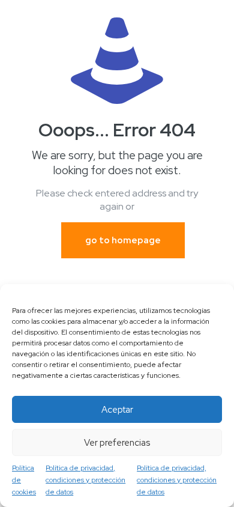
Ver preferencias (117, 443)
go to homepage (123, 240)
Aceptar (117, 410)
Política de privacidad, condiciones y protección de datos (85, 480)
